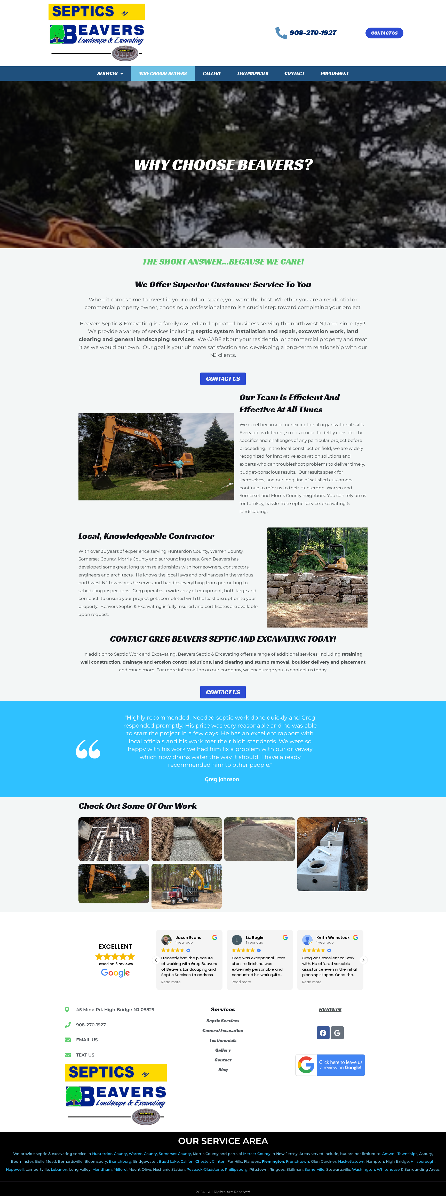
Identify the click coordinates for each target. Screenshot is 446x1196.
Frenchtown (297, 1161)
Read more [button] (171, 982)
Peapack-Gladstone (205, 1169)
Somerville (314, 1169)
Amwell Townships (399, 1153)
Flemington (273, 1161)
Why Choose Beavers (163, 73)
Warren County (143, 1153)
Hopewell (15, 1169)
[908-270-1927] (281, 33)
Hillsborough (423, 1161)
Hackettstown (351, 1161)
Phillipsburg (236, 1169)
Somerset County (175, 1153)
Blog (223, 1069)
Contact (294, 73)
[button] (363, 960)
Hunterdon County (109, 1153)
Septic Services (223, 1020)
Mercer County (256, 1153)
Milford (120, 1169)
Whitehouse (388, 1169)
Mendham (102, 1169)
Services (107, 73)
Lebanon (59, 1169)
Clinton (219, 1161)
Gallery (212, 73)
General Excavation (222, 1030)
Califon (187, 1161)
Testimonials (252, 73)
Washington (363, 1169)
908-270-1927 (313, 32)
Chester (202, 1161)
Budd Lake (169, 1161)
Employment (335, 73)
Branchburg (120, 1161)
